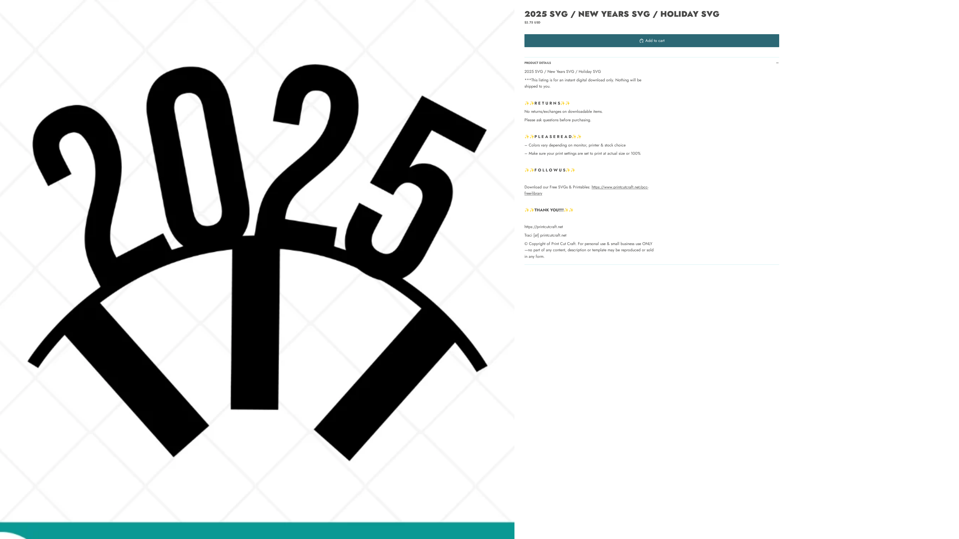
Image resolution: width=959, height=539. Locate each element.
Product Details (537, 63)
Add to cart (655, 40)
